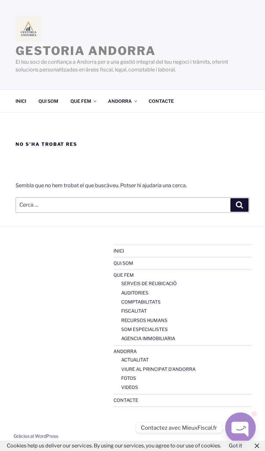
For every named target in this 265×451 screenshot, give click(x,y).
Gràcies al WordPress (36, 436)
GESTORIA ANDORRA (86, 51)
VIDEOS (129, 387)
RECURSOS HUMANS (144, 320)
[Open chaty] (240, 428)
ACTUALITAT (135, 359)
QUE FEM (80, 101)
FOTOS (128, 378)
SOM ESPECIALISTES (144, 329)
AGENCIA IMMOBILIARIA (148, 338)
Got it (235, 446)
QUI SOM (48, 101)
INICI (21, 101)
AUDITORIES (134, 292)
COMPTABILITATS (141, 302)
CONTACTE (161, 101)
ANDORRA (120, 101)
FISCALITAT (134, 311)
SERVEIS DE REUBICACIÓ (149, 283)
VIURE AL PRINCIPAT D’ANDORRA (158, 369)
